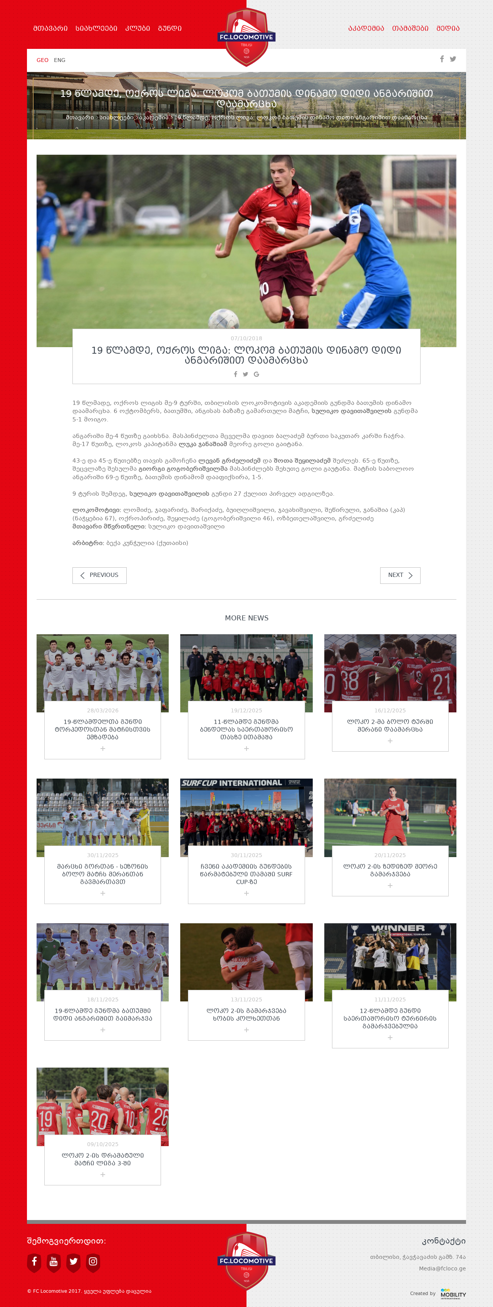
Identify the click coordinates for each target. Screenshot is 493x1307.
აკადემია (366, 29)
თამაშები (410, 29)
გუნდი (170, 29)
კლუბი (137, 29)
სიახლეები (96, 29)
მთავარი (50, 29)
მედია (448, 29)
